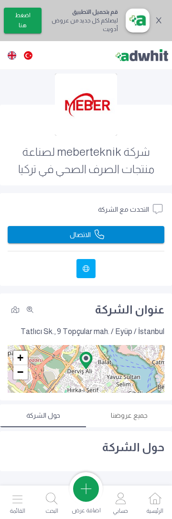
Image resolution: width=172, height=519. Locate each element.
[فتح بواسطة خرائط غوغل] (15, 309)
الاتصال (80, 234)
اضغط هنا (23, 20)
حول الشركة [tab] (43, 415)
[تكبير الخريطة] (30, 309)
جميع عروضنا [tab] (129, 415)
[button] (86, 360)
